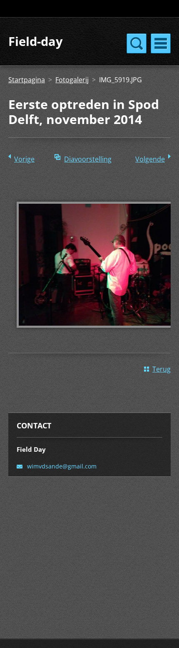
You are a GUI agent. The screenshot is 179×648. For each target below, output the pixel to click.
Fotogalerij (72, 79)
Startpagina (26, 79)
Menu (161, 43)
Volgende (150, 159)
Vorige (24, 159)
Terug (161, 369)
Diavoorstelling (88, 159)
